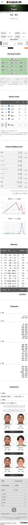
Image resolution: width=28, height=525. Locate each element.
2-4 (15, 286)
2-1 (15, 257)
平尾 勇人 (24, 377)
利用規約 (3, 513)
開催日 (5, 250)
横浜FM (9, 281)
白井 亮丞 (24, 373)
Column (3, 490)
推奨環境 (7, 513)
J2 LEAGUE (3, 497)
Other (2, 505)
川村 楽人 (24, 358)
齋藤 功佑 (24, 346)
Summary (3, 502)
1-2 (15, 273)
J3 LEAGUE (3, 499)
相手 (9, 250)
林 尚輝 (25, 324)
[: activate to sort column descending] (1, 102)
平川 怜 (25, 351)
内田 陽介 (24, 331)
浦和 (10, 260)
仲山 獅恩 (24, 355)
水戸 (12, 106)
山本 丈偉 (24, 356)
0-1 (15, 270)
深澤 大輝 (24, 333)
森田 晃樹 (24, 348)
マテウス (25, 316)
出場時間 (22, 250)
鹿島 (10, 265)
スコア (14, 251)
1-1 (15, 260)
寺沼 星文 (24, 375)
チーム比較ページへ (14, 406)
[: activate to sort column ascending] (4, 102)
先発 (23, 102)
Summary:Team (19, 481)
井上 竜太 (24, 326)
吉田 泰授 (24, 338)
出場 (17, 102)
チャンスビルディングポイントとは (19, 190)
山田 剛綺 (24, 370)
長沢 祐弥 (24, 317)
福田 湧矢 (24, 349)
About (16, 490)
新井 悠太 (24, 360)
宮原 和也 (24, 327)
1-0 (15, 263)
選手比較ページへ (14, 410)
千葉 (10, 263)
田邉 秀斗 (24, 334)
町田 (10, 276)
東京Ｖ (12, 115)
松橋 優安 (24, 344)
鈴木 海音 (24, 329)
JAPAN (16, 485)
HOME (1, 12)
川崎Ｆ (9, 270)
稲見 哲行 (24, 353)
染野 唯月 (24, 366)
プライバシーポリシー (13, 513)
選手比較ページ (14, 431)
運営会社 (20, 513)
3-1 (15, 255)
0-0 (15, 276)
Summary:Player (5, 485)
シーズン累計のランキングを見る (19, 193)
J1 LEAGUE (3, 494)
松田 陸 (25, 336)
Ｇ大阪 (9, 283)
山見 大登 (24, 368)
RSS (26, 48)
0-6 (15, 281)
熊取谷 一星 (24, 371)
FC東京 (9, 273)
